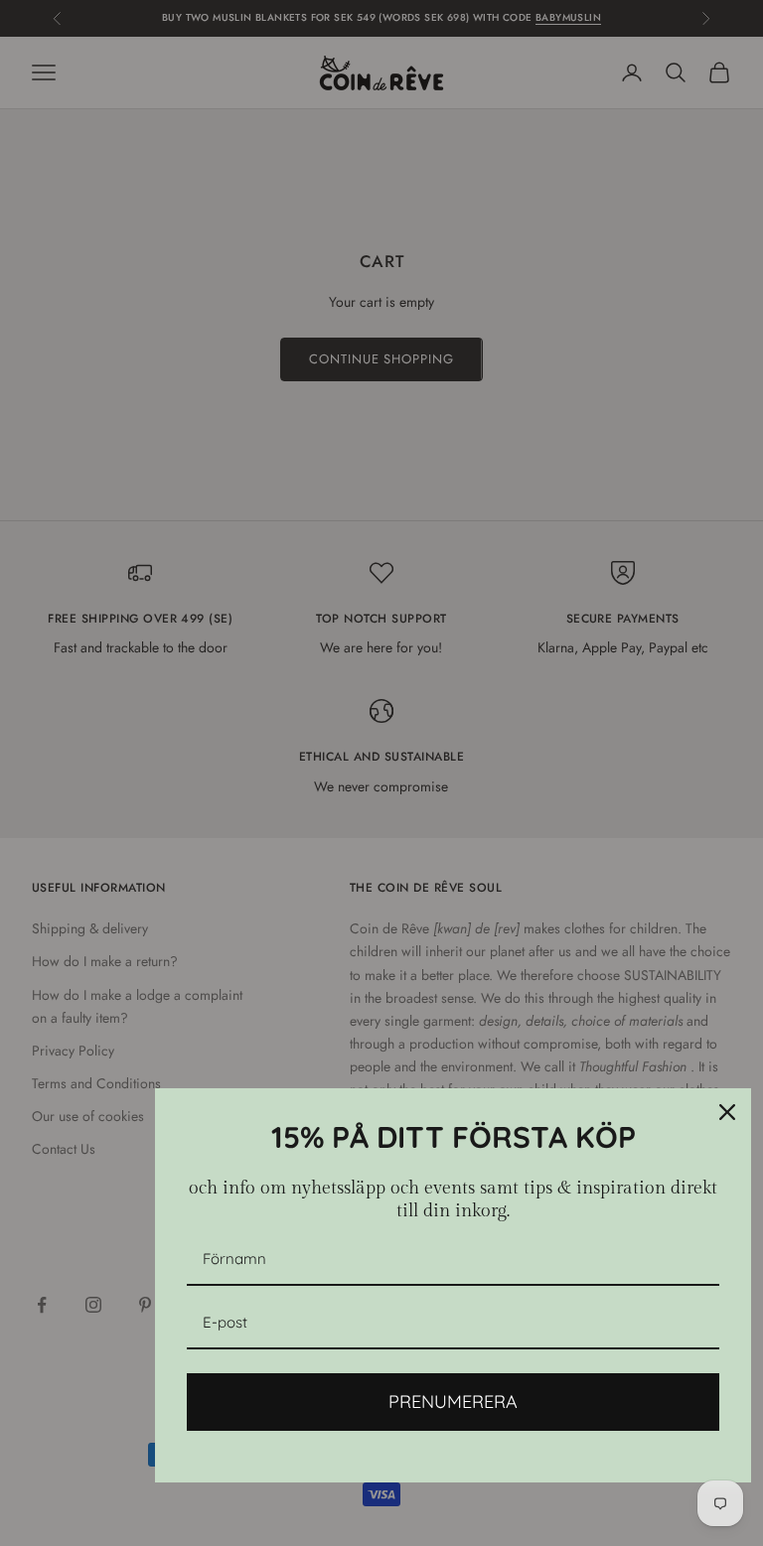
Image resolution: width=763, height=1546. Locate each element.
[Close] (727, 1112)
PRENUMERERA (453, 1401)
